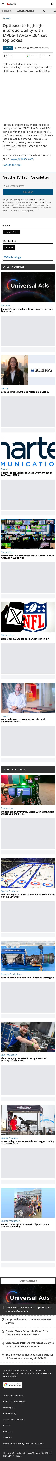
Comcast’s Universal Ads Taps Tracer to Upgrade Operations (29, 1309)
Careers (6, 1425)
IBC (43, 10)
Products (8, 47)
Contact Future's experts (14, 1401)
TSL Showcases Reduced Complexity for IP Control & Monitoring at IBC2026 (29, 1356)
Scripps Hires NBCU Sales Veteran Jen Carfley (28, 1321)
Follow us (33, 56)
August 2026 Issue (25, 10)
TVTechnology (23, 47)
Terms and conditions (13, 1395)
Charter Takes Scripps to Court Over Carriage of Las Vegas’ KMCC (27, 1333)
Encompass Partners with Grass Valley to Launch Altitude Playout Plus (30, 1345)
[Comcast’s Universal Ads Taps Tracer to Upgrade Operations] (28, 1299)
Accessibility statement (13, 1419)
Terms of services (35, 199)
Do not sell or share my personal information (23, 1443)
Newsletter (48, 56)
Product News (11, 232)
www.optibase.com (22, 159)
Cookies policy (9, 1413)
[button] (3, 4)
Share (9, 56)
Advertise (7, 1437)
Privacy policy (9, 1407)
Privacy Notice (38, 202)
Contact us (8, 1431)
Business (6, 18)
